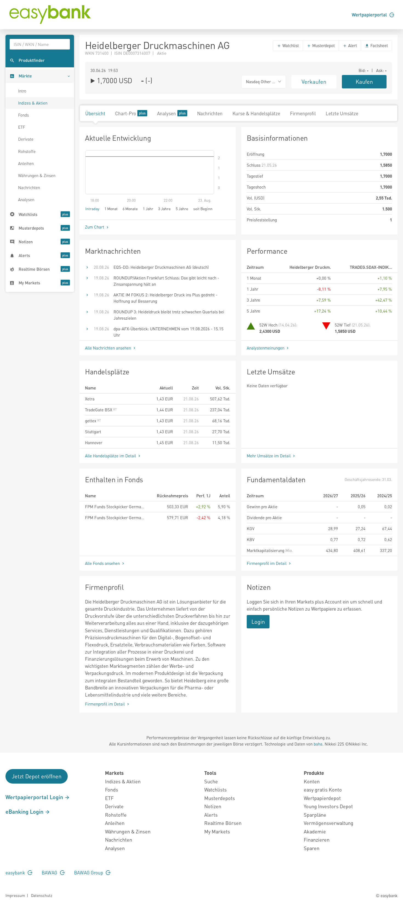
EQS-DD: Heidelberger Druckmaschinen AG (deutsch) (161, 267)
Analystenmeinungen (266, 348)
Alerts (211, 814)
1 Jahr (148, 208)
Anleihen (26, 163)
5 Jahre (182, 208)
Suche (211, 781)
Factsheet (378, 45)
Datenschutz (41, 895)
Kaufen (364, 81)
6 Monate (130, 208)
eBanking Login (25, 811)
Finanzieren (317, 839)
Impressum (15, 895)
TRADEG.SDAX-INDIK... (371, 267)
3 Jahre (164, 208)
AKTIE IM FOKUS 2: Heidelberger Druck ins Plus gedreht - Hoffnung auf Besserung (165, 298)
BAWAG (50, 873)
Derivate (25, 139)
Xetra (90, 398)
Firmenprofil (303, 113)
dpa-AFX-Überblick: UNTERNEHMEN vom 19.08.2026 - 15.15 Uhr (168, 332)
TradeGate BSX (99, 409)
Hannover (93, 442)
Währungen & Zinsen (36, 175)
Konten (312, 781)
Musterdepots (219, 798)
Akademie (315, 831)
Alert (352, 45)
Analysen (26, 199)
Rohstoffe (27, 151)
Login (258, 621)
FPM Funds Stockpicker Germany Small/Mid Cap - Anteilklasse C (115, 506)
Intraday (92, 208)
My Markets (217, 831)
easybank (15, 873)
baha (318, 744)
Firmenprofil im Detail (267, 563)
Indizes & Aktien (32, 103)
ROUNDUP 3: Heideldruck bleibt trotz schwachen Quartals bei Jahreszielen (168, 315)
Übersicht (95, 113)
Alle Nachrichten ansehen (108, 348)
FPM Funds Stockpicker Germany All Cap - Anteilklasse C (115, 517)
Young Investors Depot (328, 806)
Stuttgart (93, 431)
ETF (21, 127)
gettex (91, 420)
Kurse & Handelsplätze (256, 113)
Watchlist (290, 45)
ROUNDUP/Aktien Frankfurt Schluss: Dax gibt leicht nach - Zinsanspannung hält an (166, 281)
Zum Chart (95, 227)
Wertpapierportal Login (34, 797)
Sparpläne (315, 814)
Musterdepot (323, 45)
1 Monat (111, 208)
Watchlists (215, 789)
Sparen (311, 848)
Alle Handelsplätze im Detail (111, 455)
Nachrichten (29, 187)
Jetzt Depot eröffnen (36, 776)
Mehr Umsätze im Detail (269, 455)
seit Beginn (202, 208)
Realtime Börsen (223, 823)
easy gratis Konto (323, 789)
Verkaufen (314, 81)
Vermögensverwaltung (328, 823)
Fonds (23, 115)
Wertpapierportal (370, 14)
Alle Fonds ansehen (103, 563)
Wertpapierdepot (322, 798)
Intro (22, 91)
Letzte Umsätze (342, 113)
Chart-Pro (125, 113)
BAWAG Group (89, 873)
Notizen (212, 806)
